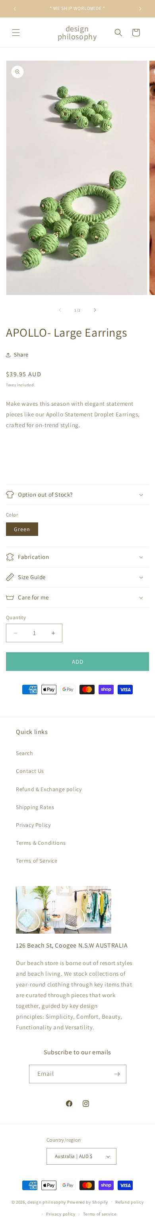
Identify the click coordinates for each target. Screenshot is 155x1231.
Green (22, 529)
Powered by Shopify (87, 1201)
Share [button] (21, 354)
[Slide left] (60, 310)
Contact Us (30, 770)
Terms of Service (37, 860)
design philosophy (46, 1201)
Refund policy (129, 1202)
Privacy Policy (33, 824)
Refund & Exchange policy (48, 789)
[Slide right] (95, 310)
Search (24, 753)
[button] (16, 32)
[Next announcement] (140, 8)
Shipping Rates (35, 807)
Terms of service (99, 1214)
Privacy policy (61, 1214)
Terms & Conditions (41, 842)
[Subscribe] (117, 1074)
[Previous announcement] (14, 8)
